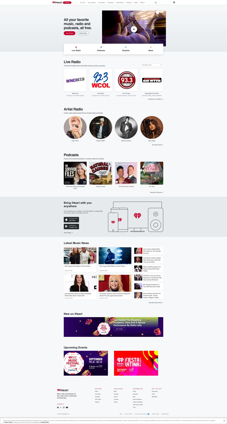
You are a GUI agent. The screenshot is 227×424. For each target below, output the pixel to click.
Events (116, 396)
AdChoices (164, 414)
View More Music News (155, 302)
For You (82, 3)
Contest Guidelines (138, 402)
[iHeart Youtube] (67, 408)
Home (153, 394)
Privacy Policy (128, 414)
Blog (134, 396)
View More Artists (157, 144)
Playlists (129, 3)
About (134, 391)
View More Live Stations (155, 99)
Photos (116, 402)
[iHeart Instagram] (64, 408)
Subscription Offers (138, 404)
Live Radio (101, 3)
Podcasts (111, 3)
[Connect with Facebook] (58, 408)
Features (116, 394)
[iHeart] (57, 2)
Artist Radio (120, 3)
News (136, 3)
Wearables (154, 396)
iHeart (96, 391)
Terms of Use (155, 414)
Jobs (134, 407)
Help (121, 414)
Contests (116, 399)
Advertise (135, 394)
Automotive (155, 391)
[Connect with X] (60, 408)
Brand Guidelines (137, 399)
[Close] (224, 421)
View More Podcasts (156, 192)
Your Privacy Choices (140, 414)
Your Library (91, 3)
